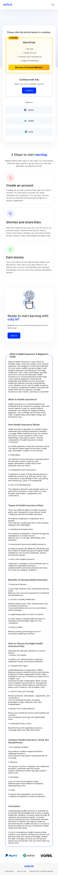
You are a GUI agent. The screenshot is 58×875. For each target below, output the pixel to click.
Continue (29, 90)
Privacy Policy (9, 871)
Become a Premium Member (29, 67)
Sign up (14, 335)
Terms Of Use (21, 871)
